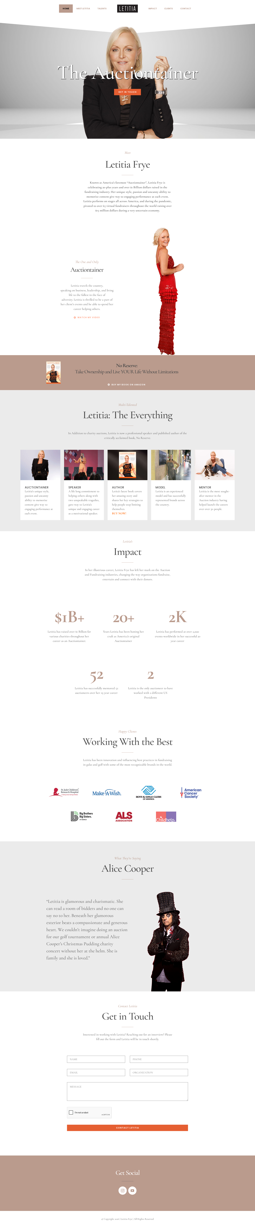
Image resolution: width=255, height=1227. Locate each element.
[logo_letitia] (127, 6)
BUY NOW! (119, 513)
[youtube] (132, 1190)
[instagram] (122, 1190)
